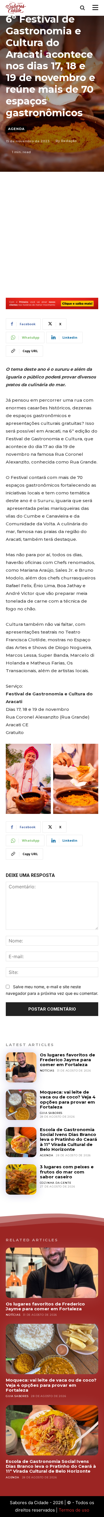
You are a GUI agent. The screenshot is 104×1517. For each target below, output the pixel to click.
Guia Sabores (51, 1112)
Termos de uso (74, 1510)
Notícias (47, 1070)
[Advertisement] (52, 226)
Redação (69, 141)
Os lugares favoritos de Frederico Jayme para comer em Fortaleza (67, 1060)
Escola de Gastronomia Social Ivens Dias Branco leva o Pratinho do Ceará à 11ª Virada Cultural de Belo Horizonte (68, 1139)
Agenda (16, 129)
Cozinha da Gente (55, 1182)
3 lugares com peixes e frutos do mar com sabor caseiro (67, 1171)
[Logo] (17, 7)
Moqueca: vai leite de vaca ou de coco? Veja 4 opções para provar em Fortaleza (68, 1099)
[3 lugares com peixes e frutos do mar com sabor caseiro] (21, 1179)
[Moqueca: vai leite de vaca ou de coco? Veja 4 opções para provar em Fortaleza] (21, 1105)
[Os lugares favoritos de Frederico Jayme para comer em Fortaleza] (21, 1067)
